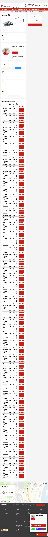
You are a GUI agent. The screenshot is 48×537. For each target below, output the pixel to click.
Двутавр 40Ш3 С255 (5, 345)
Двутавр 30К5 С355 (5, 278)
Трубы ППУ (27, 9)
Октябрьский (7, 514)
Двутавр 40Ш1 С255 (5, 320)
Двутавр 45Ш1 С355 (5, 375)
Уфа (5, 509)
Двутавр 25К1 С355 (5, 208)
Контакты (31, 0)
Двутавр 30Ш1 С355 (5, 245)
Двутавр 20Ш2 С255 (5, 183)
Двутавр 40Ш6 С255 (5, 364)
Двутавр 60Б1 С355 (5, 431)
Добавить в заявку (35, 24)
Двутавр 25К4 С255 (5, 227)
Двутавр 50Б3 (5, 405)
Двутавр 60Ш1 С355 (5, 433)
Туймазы (17, 513)
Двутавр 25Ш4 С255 (5, 229)
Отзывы (27, 0)
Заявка (35, 0)
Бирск (28, 512)
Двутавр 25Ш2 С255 (5, 220)
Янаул (40, 510)
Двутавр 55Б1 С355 (5, 419)
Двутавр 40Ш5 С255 (5, 359)
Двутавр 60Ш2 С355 (5, 442)
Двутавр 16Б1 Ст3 (5, 139)
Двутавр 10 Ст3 (5, 106)
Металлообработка (8, 0)
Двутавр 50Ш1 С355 (5, 394)
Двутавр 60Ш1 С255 (5, 428)
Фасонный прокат (21, 9)
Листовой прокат (7, 9)
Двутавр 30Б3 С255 (5, 262)
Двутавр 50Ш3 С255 (5, 408)
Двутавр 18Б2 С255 (5, 160)
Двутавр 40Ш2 (5, 335)
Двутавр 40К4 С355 (5, 352)
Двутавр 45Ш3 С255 (5, 382)
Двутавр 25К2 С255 (5, 218)
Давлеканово (41, 512)
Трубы (2, 9)
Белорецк (17, 509)
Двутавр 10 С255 (5, 109)
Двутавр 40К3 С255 (5, 343)
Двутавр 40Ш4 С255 (5, 350)
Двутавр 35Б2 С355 (5, 301)
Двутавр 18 (5, 145)
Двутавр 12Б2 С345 (5, 123)
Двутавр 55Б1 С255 (5, 417)
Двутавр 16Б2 (5, 141)
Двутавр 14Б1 (5, 124)
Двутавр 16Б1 (5, 134)
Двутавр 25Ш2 (5, 215)
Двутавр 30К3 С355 (5, 269)
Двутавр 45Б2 (5, 377)
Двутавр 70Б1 (5, 451)
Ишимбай (17, 512)
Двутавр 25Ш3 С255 (5, 225)
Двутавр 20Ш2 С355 (5, 190)
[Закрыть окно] (45, 515)
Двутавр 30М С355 (5, 280)
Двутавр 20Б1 (5, 164)
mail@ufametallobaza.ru (15, 7)
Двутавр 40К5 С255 (5, 357)
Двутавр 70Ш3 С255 (5, 468)
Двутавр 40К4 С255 (5, 347)
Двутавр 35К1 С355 (5, 292)
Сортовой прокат (14, 9)
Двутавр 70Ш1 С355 (5, 461)
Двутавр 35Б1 (5, 282)
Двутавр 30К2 (5, 252)
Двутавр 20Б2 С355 (5, 185)
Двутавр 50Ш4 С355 (5, 415)
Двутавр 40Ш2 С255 (5, 338)
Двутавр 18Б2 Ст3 (5, 157)
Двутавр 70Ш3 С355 (5, 470)
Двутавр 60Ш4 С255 (5, 447)
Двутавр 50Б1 (5, 386)
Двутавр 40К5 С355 (5, 361)
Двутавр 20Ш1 (5, 171)
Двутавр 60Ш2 (5, 437)
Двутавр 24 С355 (5, 197)
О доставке (23, 0)
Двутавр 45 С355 (5, 384)
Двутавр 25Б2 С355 (5, 222)
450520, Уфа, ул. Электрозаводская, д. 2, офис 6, (17, 6)
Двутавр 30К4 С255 (5, 271)
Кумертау (17, 514)
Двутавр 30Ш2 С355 (5, 259)
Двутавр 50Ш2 (5, 400)
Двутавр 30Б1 (5, 233)
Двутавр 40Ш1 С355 (5, 326)
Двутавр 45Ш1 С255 (5, 373)
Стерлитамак (7, 510)
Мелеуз (29, 509)
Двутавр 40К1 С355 (5, 324)
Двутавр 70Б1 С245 (5, 456)
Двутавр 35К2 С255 (5, 299)
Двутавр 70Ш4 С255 (5, 475)
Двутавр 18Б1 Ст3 (5, 153)
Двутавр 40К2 (5, 333)
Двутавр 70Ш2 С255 (5, 466)
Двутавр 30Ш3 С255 (5, 266)
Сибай (17, 510)
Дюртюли (40, 509)
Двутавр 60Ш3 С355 (5, 445)
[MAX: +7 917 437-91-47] (46, 5)
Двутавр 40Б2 (5, 328)
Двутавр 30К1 (5, 238)
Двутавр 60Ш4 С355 (5, 449)
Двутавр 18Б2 (5, 155)
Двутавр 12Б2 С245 (5, 120)
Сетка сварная (43, 9)
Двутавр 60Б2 (5, 435)
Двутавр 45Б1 (5, 368)
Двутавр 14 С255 (5, 132)
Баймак (40, 513)
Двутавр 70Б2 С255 (5, 463)
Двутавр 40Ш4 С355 (5, 354)
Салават (6, 512)
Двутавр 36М (5, 312)
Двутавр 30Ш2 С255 (5, 255)
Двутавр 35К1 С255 (5, 289)
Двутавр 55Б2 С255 (5, 421)
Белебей (29, 510)
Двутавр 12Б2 (5, 115)
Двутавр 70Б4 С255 (5, 472)
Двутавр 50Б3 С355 (5, 410)
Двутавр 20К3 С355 (5, 192)
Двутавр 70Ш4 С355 (5, 477)
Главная (2, 0)
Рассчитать (22, 106)
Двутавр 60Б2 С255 (5, 440)
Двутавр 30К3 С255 (5, 264)
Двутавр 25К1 (5, 203)
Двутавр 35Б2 (5, 294)
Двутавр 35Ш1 (5, 287)
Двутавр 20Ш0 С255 (5, 162)
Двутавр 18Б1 (5, 148)
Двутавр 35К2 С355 (5, 303)
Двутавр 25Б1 (5, 201)
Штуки (29, 13)
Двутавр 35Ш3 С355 (5, 310)
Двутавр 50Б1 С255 (5, 389)
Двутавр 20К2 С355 (5, 187)
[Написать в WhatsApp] (44, 5)
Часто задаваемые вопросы (16, 0)
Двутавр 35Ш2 (5, 296)
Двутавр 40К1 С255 (5, 317)
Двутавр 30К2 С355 (5, 257)
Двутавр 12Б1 (5, 113)
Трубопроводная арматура (34, 9)
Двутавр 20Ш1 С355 (5, 176)
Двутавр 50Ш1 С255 (5, 391)
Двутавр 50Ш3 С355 (5, 412)
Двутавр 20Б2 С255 (5, 178)
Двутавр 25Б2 (5, 210)
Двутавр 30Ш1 (5, 243)
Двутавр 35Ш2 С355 (5, 306)
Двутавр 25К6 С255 (5, 231)
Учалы (29, 513)
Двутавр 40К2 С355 (5, 340)
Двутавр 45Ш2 (5, 379)
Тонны (32, 13)
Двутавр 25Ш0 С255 (5, 199)
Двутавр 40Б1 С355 (5, 322)
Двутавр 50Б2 (5, 396)
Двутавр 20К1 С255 (5, 174)
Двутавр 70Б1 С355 (5, 459)
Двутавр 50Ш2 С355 (5, 403)
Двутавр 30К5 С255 (5, 275)
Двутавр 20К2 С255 (5, 180)
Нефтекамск (6, 513)
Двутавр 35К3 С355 (5, 308)
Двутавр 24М (5, 194)
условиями (13, 57)
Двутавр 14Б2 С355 (5, 129)
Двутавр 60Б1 (5, 426)
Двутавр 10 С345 (5, 111)
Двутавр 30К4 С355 (5, 273)
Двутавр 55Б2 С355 (5, 424)
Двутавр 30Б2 (5, 247)
